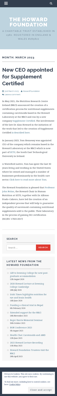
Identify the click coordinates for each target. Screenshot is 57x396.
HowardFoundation (31, 91)
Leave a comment (12, 94)
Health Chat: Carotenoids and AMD (27, 335)
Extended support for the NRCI (25, 312)
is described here (21, 132)
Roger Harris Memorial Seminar (26, 320)
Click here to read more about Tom (27, 179)
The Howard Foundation (28, 22)
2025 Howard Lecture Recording (26, 342)
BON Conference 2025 (21, 327)
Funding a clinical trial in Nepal (26, 305)
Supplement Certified (24, 120)
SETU (12, 152)
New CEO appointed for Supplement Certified (27, 76)
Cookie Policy (14, 384)
